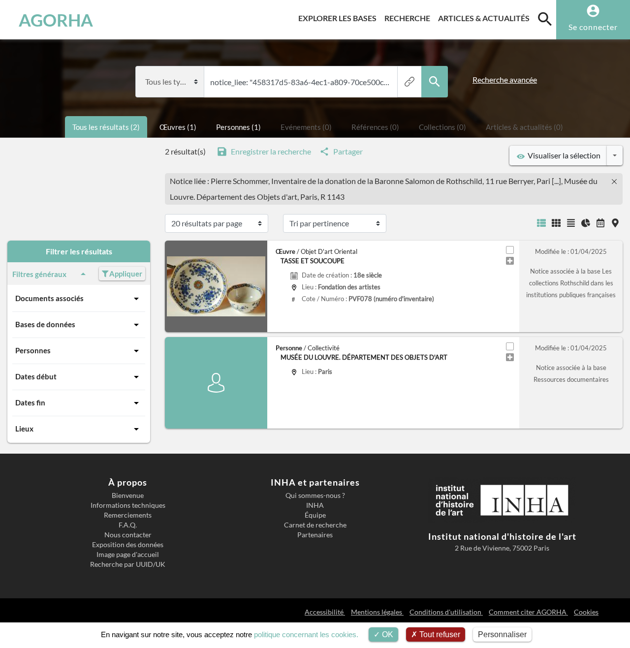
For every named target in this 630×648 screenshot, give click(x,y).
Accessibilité (325, 612)
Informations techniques (128, 505)
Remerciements (128, 515)
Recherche (409, 18)
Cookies (586, 612)
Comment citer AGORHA (528, 612)
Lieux (24, 428)
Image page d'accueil (127, 554)
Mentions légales (377, 612)
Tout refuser (438, 634)
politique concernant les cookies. (306, 634)
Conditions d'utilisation (446, 612)
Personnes (33, 350)
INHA (315, 505)
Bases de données (45, 324)
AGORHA (56, 20)
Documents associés (49, 298)
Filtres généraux (39, 274)
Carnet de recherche (315, 525)
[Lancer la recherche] (434, 81)
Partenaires (315, 534)
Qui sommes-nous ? (315, 495)
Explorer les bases (339, 18)
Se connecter (593, 26)
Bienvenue (128, 495)
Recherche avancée (504, 79)
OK (386, 634)
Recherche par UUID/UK (127, 564)
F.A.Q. (128, 525)
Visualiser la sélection (562, 155)
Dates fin (30, 402)
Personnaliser (502, 634)
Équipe (315, 515)
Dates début (36, 376)
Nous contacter (128, 534)
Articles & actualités (486, 18)
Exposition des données (127, 544)
